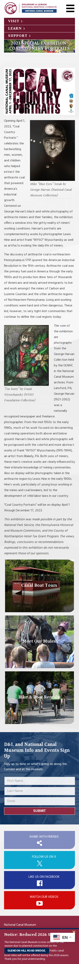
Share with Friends (44, 836)
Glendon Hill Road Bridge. (26, 950)
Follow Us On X (44, 856)
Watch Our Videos (44, 897)
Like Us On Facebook (44, 877)
